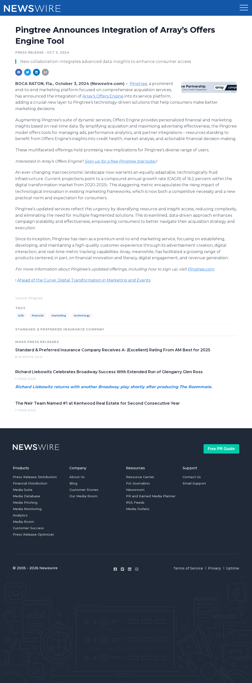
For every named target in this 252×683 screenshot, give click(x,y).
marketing (58, 315)
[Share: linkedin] (36, 72)
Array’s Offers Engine (103, 96)
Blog (73, 483)
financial (38, 315)
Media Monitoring (27, 509)
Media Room (23, 522)
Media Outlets (137, 509)
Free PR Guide (221, 449)
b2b (21, 315)
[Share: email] (45, 72)
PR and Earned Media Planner (150, 496)
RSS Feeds (135, 502)
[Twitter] (122, 569)
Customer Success (28, 528)
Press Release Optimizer (33, 534)
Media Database (26, 496)
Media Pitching (25, 502)
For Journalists (138, 483)
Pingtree (138, 83)
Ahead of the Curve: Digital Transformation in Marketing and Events (83, 280)
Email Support (194, 483)
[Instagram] (136, 569)
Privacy (214, 568)
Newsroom (135, 490)
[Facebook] (115, 569)
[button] (244, 8)
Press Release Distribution (35, 477)
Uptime (232, 568)
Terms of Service (188, 568)
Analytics (20, 515)
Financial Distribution (30, 483)
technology (82, 315)
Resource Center (140, 477)
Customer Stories (83, 490)
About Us (77, 477)
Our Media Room (83, 496)
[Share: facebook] (18, 72)
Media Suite (22, 490)
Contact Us (192, 477)
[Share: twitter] (27, 72)
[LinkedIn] (129, 569)
